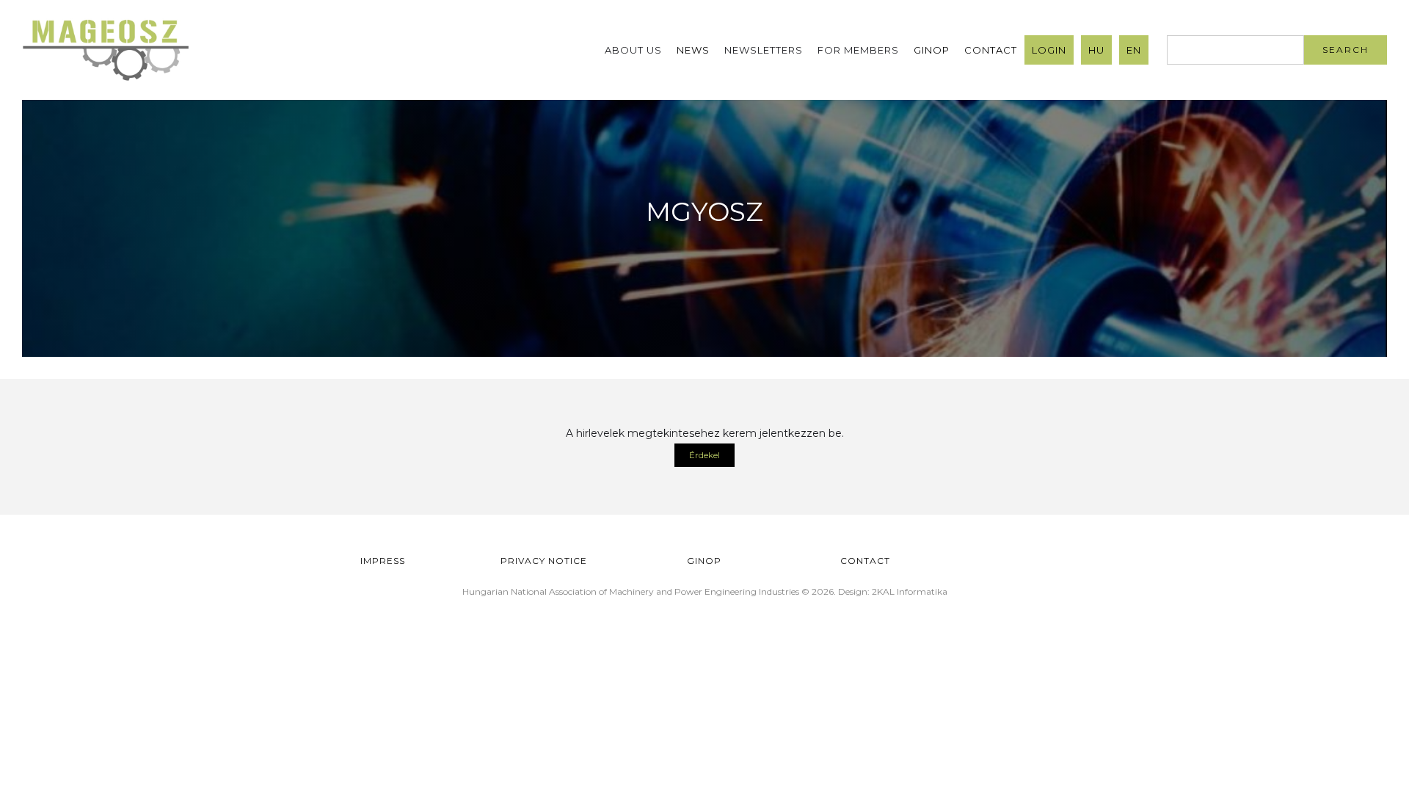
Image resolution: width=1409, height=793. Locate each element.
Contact (990, 50)
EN (1133, 50)
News (693, 50)
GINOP (932, 50)
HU (1096, 50)
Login (1049, 50)
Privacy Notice (543, 560)
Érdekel (704, 454)
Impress (382, 560)
